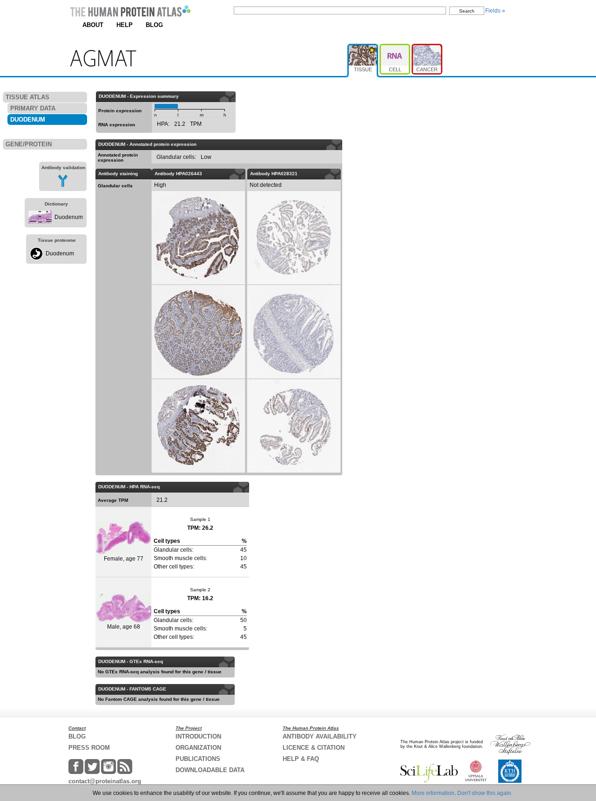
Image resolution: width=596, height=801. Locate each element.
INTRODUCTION (198, 736)
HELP (124, 24)
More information (433, 793)
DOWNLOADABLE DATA (210, 770)
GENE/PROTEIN (29, 144)
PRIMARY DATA (32, 108)
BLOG (154, 24)
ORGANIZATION (198, 747)
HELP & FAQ (301, 758)
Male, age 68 (123, 626)
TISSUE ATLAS (27, 97)
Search (466, 11)
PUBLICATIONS (198, 758)
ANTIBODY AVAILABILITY (320, 736)
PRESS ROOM (89, 747)
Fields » (495, 10)
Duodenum (68, 217)
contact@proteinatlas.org (104, 781)
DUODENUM (27, 119)
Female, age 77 (123, 558)
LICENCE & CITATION (314, 747)
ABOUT (92, 24)
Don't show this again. (485, 793)
